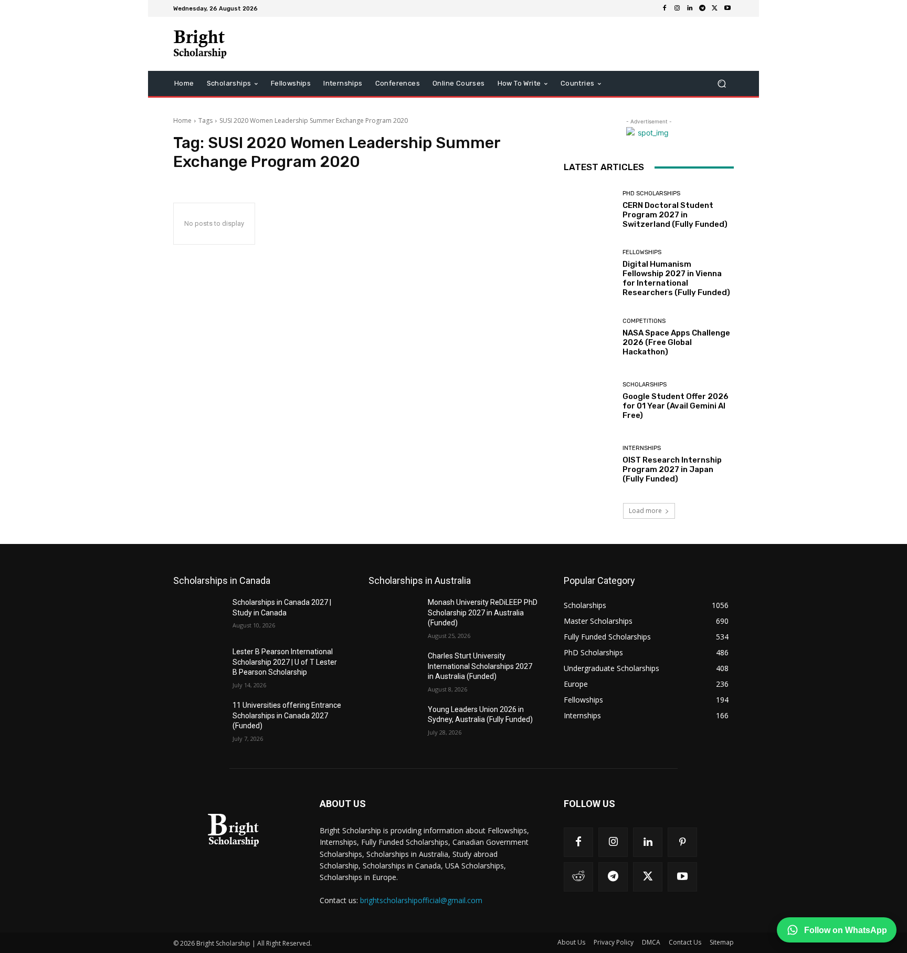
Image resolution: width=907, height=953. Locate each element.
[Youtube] (727, 8)
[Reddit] (578, 877)
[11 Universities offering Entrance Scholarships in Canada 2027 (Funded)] (198, 718)
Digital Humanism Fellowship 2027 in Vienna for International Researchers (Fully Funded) (676, 278)
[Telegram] (702, 8)
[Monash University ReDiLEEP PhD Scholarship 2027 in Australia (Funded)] (393, 615)
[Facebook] (664, 8)
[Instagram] (677, 8)
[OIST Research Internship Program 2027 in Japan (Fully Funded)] (589, 464)
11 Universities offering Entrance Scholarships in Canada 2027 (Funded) (287, 715)
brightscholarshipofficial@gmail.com (421, 900)
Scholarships (645, 385)
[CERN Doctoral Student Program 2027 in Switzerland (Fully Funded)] (589, 209)
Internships (642, 448)
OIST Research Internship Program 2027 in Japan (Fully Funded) (672, 469)
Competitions (644, 321)
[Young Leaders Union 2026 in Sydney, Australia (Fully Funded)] (393, 722)
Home (182, 120)
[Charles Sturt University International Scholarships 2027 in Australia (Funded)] (393, 669)
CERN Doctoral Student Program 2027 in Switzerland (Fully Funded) (675, 215)
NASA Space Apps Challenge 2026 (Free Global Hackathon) (676, 342)
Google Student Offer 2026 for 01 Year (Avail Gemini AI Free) (676, 406)
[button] (721, 83)
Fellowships (642, 252)
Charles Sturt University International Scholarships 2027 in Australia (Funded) (480, 666)
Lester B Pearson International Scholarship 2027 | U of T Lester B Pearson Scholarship (285, 661)
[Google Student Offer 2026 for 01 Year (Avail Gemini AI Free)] (589, 400)
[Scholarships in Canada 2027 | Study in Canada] (198, 615)
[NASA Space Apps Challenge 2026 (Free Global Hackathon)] (589, 337)
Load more (645, 510)
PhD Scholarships (651, 193)
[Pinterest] (682, 842)
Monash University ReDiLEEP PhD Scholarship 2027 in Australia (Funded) (482, 612)
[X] (715, 8)
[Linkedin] (689, 8)
